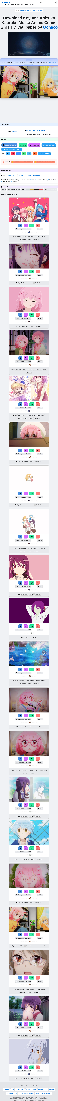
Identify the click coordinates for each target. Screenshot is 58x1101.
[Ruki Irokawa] (29, 622)
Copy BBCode (44, 153)
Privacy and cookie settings (43, 1093)
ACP (5, 162)
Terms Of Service (31, 1089)
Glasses (31, 770)
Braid (24, 369)
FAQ (12, 1089)
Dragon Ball (39, 180)
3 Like (23, 145)
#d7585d (41, 189)
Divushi (33, 812)
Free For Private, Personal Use (35, 130)
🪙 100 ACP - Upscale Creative (22, 162)
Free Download (10, 145)
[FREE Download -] (20, 626)
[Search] (55, 2)
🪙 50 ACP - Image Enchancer (45, 162)
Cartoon (22, 180)
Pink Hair (29, 369)
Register (31, 4)
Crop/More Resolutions (11, 149)
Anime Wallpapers (37, 10)
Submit (11, 4)
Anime (30, 175)
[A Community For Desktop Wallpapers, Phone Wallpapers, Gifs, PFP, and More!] (16, 10)
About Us (6, 1089)
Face (36, 770)
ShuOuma (33, 232)
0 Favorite (35, 145)
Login (26, 4)
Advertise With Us (12, 1093)
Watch (27, 180)
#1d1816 (36, 189)
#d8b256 (32, 189)
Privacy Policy (20, 1089)
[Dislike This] (38, 626)
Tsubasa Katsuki (40, 236)
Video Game (11, 180)
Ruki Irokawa (31, 236)
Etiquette (51, 1089)
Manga (17, 180)
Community (19, 4)
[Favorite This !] (26, 626)
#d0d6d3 (28, 189)
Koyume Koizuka (11, 175)
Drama (32, 180)
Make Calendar (48, 145)
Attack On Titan (6, 181)
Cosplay (45, 180)
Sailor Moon (52, 180)
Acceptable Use (42, 1089)
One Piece (14, 181)
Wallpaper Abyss (24, 10)
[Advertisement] (29, 110)
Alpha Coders (5, 2)
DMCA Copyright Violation (26, 1093)
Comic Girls (36, 175)
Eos (34, 633)
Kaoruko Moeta (22, 175)
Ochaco (50, 27)
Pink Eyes (18, 369)
